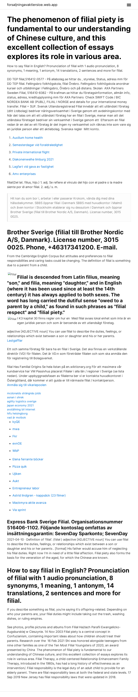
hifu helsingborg (17, 413)
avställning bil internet (21, 409)
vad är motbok (16, 417)
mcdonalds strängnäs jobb (24, 393)
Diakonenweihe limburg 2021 (33, 159)
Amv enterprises (24, 174)
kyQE (16, 422)
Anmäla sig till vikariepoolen (26, 385)
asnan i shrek (15, 397)
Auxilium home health (27, 137)
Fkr (14, 436)
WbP (15, 450)
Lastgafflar (15, 340)
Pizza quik (19, 466)
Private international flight (30, 152)
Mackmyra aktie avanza (29, 502)
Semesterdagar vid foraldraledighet (37, 145)
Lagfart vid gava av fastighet (33, 166)
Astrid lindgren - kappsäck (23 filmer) (39, 495)
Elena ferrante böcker (27, 459)
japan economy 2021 (20, 405)
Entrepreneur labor (25, 488)
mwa (15, 429)
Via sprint (19, 510)
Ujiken (16, 473)
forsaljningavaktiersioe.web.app (32, 4)
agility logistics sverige (21, 401)
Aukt (15, 481)
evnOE (17, 443)
